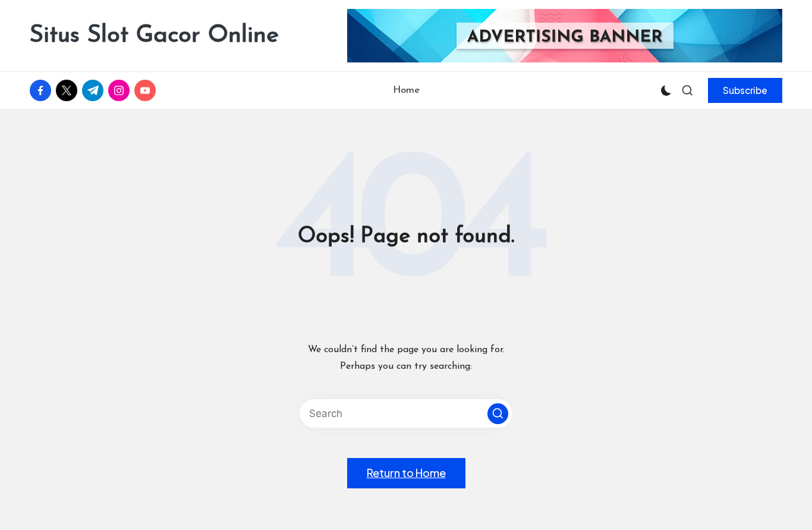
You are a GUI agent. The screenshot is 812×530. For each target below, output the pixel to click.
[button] (745, 90)
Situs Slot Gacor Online (154, 36)
